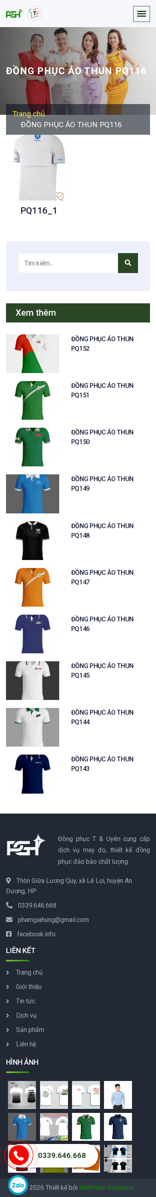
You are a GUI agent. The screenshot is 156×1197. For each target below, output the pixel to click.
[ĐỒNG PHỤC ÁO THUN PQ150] (86, 1126)
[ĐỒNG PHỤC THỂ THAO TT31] (22, 1094)
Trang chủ (28, 114)
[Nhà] (24, 13)
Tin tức (25, 1001)
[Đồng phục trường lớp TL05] (54, 1126)
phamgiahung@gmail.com (53, 920)
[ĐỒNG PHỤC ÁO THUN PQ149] (22, 1126)
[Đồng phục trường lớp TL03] (86, 1094)
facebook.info (36, 934)
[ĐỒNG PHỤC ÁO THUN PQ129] (118, 1126)
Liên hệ (26, 1044)
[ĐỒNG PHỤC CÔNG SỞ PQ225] (118, 1094)
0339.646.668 (37, 905)
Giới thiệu (29, 987)
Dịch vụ (26, 1015)
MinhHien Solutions (106, 1187)
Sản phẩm (30, 1030)
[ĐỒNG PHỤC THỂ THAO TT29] (118, 1158)
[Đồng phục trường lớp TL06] (54, 1094)
